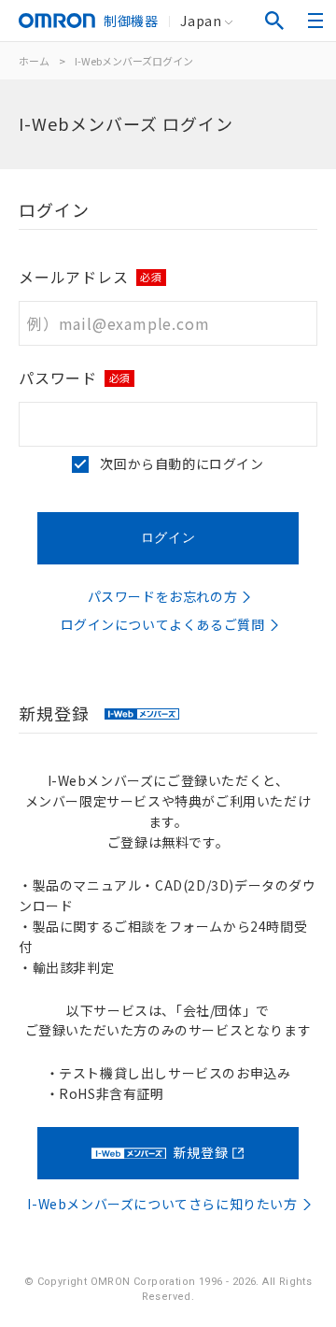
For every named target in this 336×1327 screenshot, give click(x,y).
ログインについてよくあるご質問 (163, 624)
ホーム (34, 60)
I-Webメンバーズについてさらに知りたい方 (162, 1203)
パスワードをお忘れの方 (163, 596)
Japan (200, 20)
